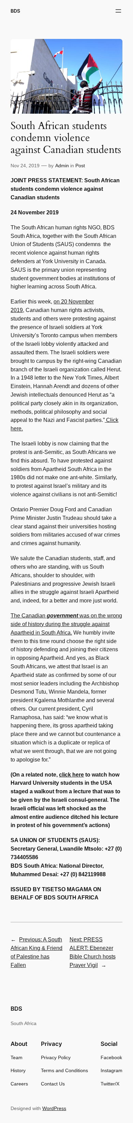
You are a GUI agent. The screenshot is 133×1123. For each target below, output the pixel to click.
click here (71, 775)
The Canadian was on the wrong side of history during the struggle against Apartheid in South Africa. (66, 624)
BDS (15, 11)
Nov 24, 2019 (25, 165)
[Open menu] (118, 11)
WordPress (54, 1108)
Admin (62, 165)
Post (80, 165)
